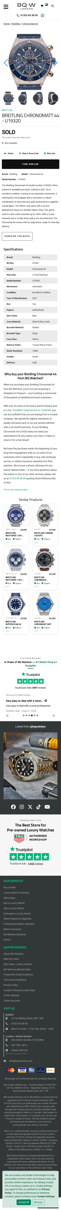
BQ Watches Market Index (17, 969)
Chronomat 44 (30, 23)
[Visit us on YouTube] (47, 807)
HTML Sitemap (11, 995)
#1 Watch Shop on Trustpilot (41, 664)
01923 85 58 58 (29, 15)
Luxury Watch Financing (16, 892)
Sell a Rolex (9, 898)
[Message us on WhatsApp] (42, 15)
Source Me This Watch (17, 236)
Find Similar (30, 164)
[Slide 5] (37, 715)
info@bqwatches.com (20, 1061)
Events (7, 939)
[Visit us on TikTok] (38, 807)
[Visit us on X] (30, 807)
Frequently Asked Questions (18, 974)
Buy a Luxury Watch (14, 903)
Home (7, 23)
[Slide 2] (29, 715)
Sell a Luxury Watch (14, 908)
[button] (21, 88)
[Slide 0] (24, 715)
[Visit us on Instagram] (22, 807)
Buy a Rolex (10, 887)
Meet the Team (11, 959)
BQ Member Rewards (15, 934)
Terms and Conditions (15, 979)
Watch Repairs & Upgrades (18, 918)
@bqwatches (38, 726)
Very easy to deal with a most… (24, 701)
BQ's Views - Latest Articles (18, 964)
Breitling (16, 23)
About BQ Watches (13, 953)
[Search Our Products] (53, 6)
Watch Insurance (12, 929)
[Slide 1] (26, 715)
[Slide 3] (32, 715)
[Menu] (6, 7)
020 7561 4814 (19, 1045)
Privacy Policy (11, 985)
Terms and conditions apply (15, 490)
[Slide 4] (34, 715)
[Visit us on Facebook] (13, 807)
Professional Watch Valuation (19, 924)
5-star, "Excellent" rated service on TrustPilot (28, 410)
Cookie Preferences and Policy (19, 990)
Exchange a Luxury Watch (17, 913)
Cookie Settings (46, 1196)
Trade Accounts (12, 1000)
